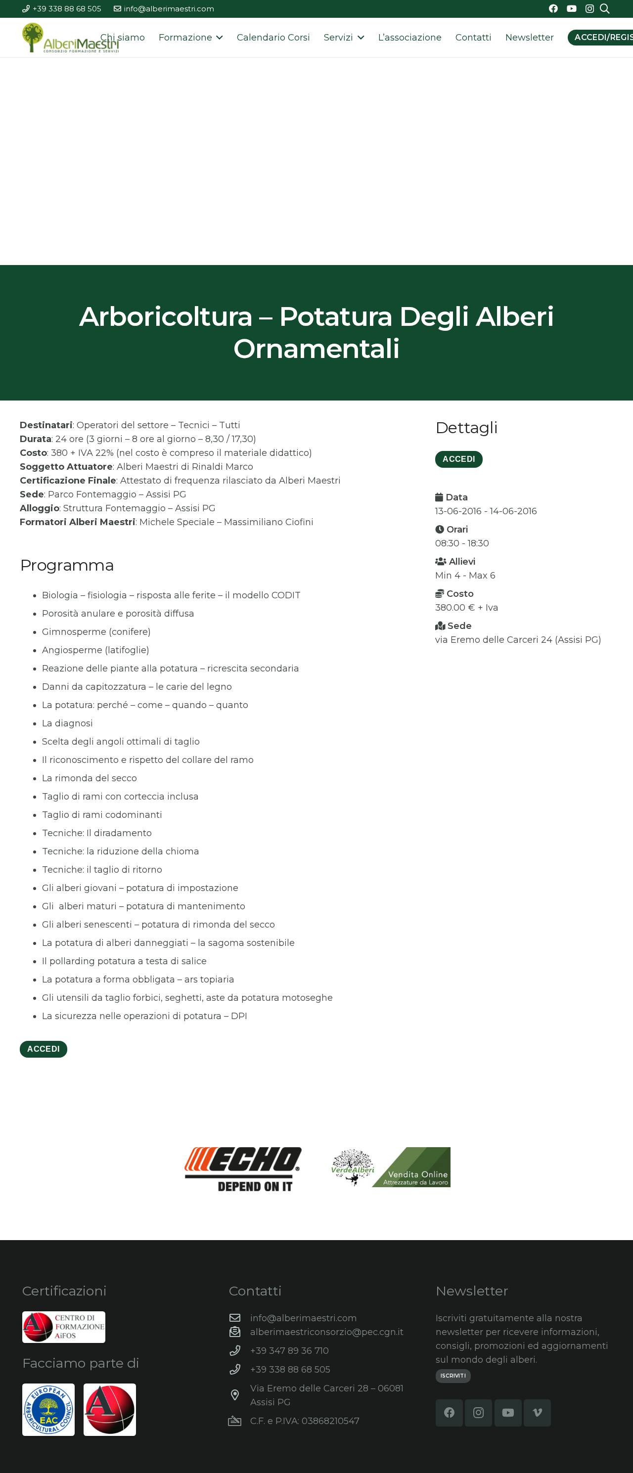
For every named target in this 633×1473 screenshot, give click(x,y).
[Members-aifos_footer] (110, 1410)
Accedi (43, 1049)
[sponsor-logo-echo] (243, 1169)
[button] (218, 37)
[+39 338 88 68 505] (239, 1369)
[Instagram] (590, 9)
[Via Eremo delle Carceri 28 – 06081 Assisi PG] (239, 1395)
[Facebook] (553, 8)
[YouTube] (572, 8)
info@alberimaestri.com (303, 1318)
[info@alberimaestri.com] (239, 1318)
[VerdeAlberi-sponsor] (390, 1167)
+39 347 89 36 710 (289, 1350)
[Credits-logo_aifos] (63, 1327)
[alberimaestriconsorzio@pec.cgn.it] (239, 1332)
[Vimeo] (537, 1413)
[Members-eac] (48, 1410)
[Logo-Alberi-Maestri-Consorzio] (70, 37)
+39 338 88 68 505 (290, 1369)
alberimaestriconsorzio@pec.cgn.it (327, 1332)
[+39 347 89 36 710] (239, 1350)
